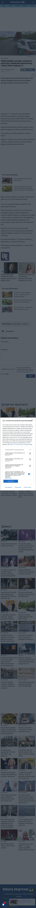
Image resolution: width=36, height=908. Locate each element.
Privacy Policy (27, 487)
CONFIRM (11, 481)
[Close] (32, 420)
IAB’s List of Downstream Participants (20, 444)
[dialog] (18, 454)
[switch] (29, 453)
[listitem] (18, 450)
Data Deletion (8, 487)
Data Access (18, 487)
